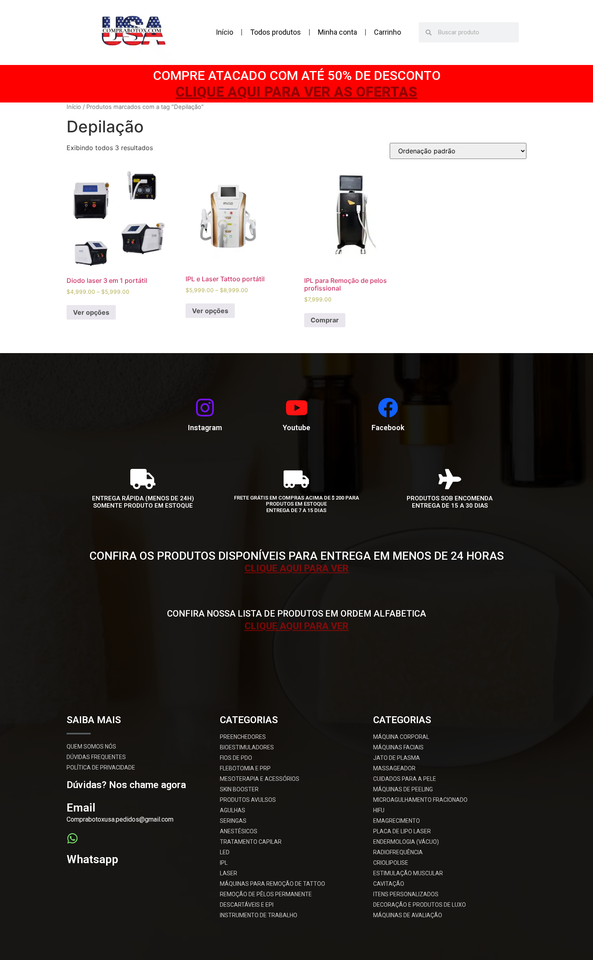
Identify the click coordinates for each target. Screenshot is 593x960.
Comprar (325, 320)
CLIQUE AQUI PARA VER (296, 569)
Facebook (388, 427)
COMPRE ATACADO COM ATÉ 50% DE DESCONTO (297, 75)
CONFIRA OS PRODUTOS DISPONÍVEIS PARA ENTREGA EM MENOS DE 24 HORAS (297, 556)
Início (224, 32)
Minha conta (337, 32)
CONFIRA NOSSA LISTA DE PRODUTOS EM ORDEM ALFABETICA (296, 614)
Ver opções (91, 312)
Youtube (296, 427)
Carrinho (387, 32)
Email (81, 807)
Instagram (205, 427)
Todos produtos (275, 32)
